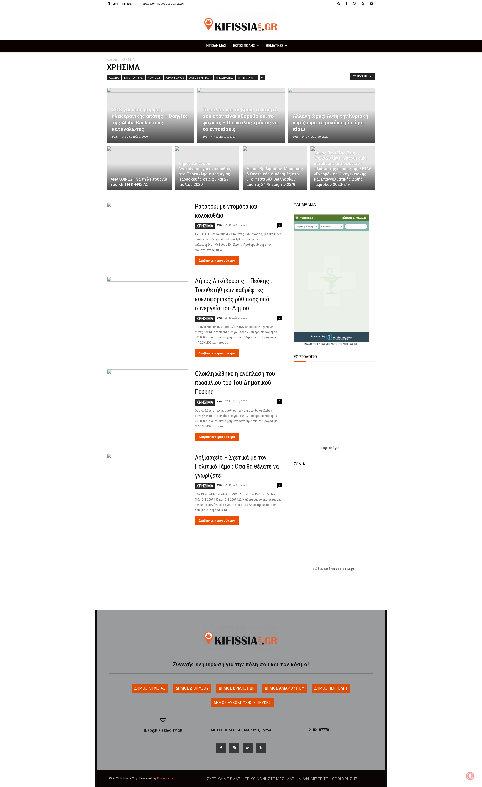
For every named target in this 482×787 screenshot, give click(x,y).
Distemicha (165, 778)
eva (114, 136)
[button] (339, 3)
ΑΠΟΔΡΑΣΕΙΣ (224, 77)
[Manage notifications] (470, 776)
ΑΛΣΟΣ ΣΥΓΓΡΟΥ (200, 77)
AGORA (114, 77)
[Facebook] (346, 3)
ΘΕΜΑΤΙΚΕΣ (274, 45)
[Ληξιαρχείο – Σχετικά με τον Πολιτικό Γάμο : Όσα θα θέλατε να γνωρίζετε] (147, 482)
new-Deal (154, 77)
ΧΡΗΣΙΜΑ (204, 225)
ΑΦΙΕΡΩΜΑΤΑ (247, 77)
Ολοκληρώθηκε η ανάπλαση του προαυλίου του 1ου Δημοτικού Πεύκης (235, 383)
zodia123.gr (345, 569)
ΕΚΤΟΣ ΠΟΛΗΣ (244, 45)
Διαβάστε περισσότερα (217, 260)
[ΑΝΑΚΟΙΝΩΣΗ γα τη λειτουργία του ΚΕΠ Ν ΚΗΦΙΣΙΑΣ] (139, 171)
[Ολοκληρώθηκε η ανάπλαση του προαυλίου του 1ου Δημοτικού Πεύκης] (147, 398)
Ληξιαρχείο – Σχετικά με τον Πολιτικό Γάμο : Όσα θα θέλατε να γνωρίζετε (237, 466)
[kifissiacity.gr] (241, 637)
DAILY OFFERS (133, 77)
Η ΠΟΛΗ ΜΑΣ (216, 45)
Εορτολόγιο (330, 448)
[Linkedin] (248, 748)
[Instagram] (354, 3)
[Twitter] (363, 3)
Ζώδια (318, 569)
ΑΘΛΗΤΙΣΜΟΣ (175, 77)
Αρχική (112, 59)
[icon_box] (163, 728)
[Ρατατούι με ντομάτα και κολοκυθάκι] (147, 231)
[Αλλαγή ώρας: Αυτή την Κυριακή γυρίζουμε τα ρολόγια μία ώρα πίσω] (331, 115)
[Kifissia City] (241, 23)
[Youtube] (371, 3)
